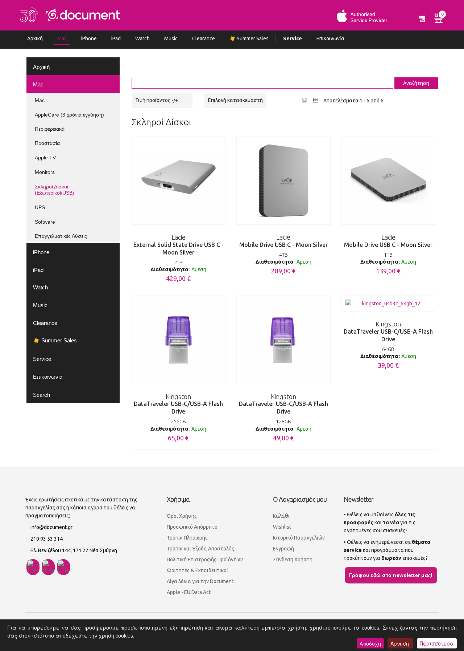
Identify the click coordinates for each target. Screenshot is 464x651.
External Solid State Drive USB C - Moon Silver (178, 249)
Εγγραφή (283, 549)
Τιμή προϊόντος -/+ (156, 100)
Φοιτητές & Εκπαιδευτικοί (197, 570)
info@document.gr (51, 527)
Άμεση (198, 269)
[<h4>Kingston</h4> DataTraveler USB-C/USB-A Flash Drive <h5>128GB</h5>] (283, 340)
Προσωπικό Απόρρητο (192, 527)
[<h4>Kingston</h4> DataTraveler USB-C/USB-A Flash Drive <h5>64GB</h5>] (388, 304)
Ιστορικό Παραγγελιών (299, 538)
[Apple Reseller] (70, 14)
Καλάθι (281, 516)
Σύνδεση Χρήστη (292, 559)
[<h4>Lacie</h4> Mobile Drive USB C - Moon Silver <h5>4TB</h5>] (283, 181)
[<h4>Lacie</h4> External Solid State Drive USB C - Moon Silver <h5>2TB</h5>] (179, 181)
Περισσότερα (437, 643)
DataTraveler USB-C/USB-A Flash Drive (178, 409)
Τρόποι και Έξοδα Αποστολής (200, 549)
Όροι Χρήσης (182, 516)
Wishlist (282, 527)
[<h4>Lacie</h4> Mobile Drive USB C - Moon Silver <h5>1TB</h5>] (388, 181)
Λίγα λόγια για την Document (200, 581)
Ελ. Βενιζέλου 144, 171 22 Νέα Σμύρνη (73, 550)
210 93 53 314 (46, 539)
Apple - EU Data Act (189, 592)
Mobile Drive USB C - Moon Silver (283, 246)
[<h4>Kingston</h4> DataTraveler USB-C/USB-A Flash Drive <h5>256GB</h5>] (179, 340)
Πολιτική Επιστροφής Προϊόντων (205, 559)
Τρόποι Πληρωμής (187, 538)
